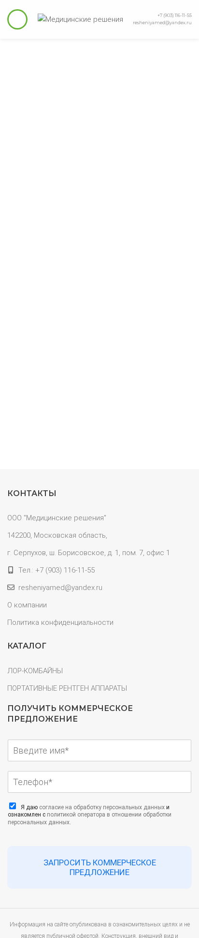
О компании (27, 605)
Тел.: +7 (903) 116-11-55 (56, 570)
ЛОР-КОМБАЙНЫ (35, 670)
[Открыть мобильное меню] (17, 19)
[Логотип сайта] (80, 19)
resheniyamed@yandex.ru (162, 22)
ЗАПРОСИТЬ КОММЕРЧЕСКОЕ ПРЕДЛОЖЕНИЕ (99, 867)
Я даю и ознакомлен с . (89, 815)
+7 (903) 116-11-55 (174, 15)
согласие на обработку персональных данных (102, 807)
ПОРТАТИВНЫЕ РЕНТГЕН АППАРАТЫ (67, 688)
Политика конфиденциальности (60, 622)
